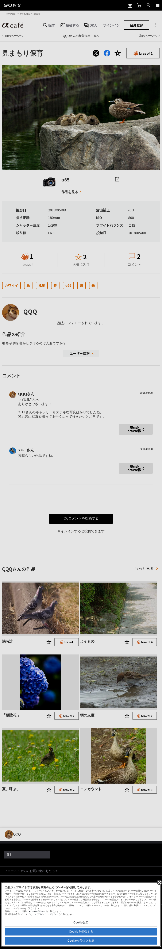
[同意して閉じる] (159, 882)
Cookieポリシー (38, 911)
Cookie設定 (81, 922)
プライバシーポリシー (47, 914)
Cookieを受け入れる (81, 940)
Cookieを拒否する (81, 931)
